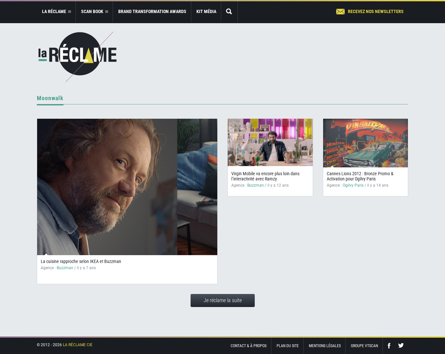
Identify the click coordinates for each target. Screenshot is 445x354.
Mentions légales (325, 346)
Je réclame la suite (223, 300)
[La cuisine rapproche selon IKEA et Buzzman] (127, 187)
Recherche (229, 12)
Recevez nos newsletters (376, 11)
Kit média (206, 11)
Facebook (391, 345)
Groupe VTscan (364, 346)
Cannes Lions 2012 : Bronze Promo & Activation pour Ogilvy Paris (360, 176)
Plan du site (288, 346)
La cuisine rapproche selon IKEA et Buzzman (81, 261)
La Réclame (77, 57)
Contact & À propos (248, 346)
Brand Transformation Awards (152, 11)
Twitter (401, 345)
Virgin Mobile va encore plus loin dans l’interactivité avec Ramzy (265, 176)
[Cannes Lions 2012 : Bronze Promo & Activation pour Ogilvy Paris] (365, 146)
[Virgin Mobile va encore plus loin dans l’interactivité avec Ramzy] (270, 142)
